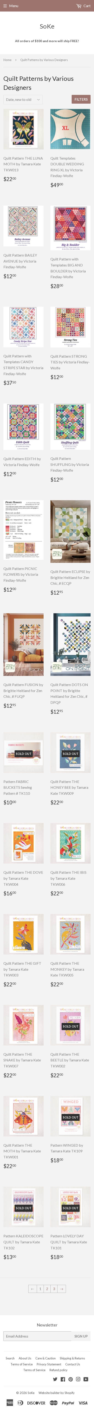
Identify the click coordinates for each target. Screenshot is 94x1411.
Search (10, 1358)
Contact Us (72, 1364)
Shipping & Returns (72, 1358)
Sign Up (81, 1336)
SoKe (47, 26)
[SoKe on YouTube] (86, 1379)
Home (7, 60)
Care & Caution (45, 1358)
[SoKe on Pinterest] (70, 1379)
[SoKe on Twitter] (55, 1379)
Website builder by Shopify (57, 1393)
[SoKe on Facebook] (62, 1379)
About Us (25, 1358)
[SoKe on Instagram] (78, 1379)
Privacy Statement (49, 1364)
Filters (81, 99)
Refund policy (59, 1370)
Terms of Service (21, 1364)
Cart (87, 5)
